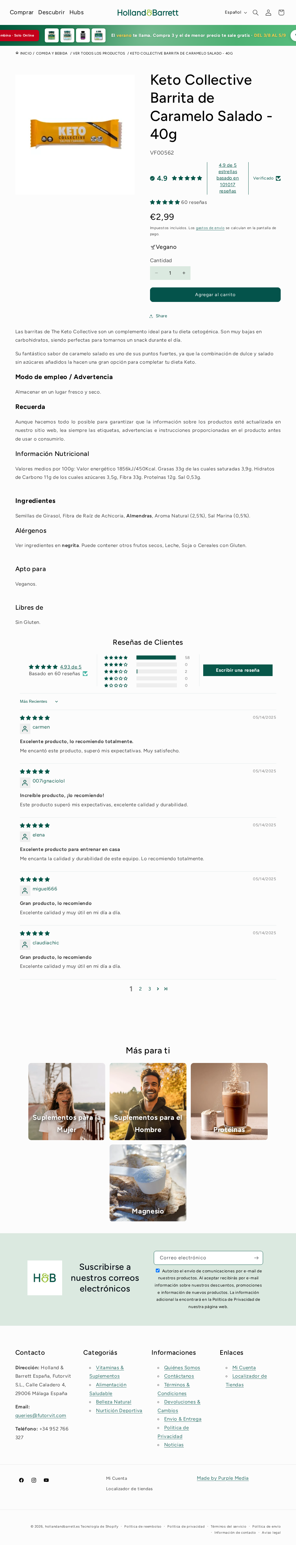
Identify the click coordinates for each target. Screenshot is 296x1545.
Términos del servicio (228, 1526)
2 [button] (140, 989)
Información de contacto (235, 1532)
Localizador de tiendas (129, 1488)
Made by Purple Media (223, 1478)
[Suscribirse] (256, 1258)
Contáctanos (179, 1376)
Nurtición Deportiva (119, 1410)
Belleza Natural (113, 1402)
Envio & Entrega (182, 1419)
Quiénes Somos (182, 1367)
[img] (35, 718)
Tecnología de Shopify (99, 1526)
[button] (255, 12)
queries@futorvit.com (40, 1415)
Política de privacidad (186, 1526)
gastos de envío (210, 228)
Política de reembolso (142, 1526)
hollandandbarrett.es (62, 1526)
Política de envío (266, 1526)
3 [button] (149, 989)
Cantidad (161, 260)
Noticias (174, 1445)
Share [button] (161, 315)
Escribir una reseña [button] (238, 670)
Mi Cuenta (244, 1367)
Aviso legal (271, 1532)
